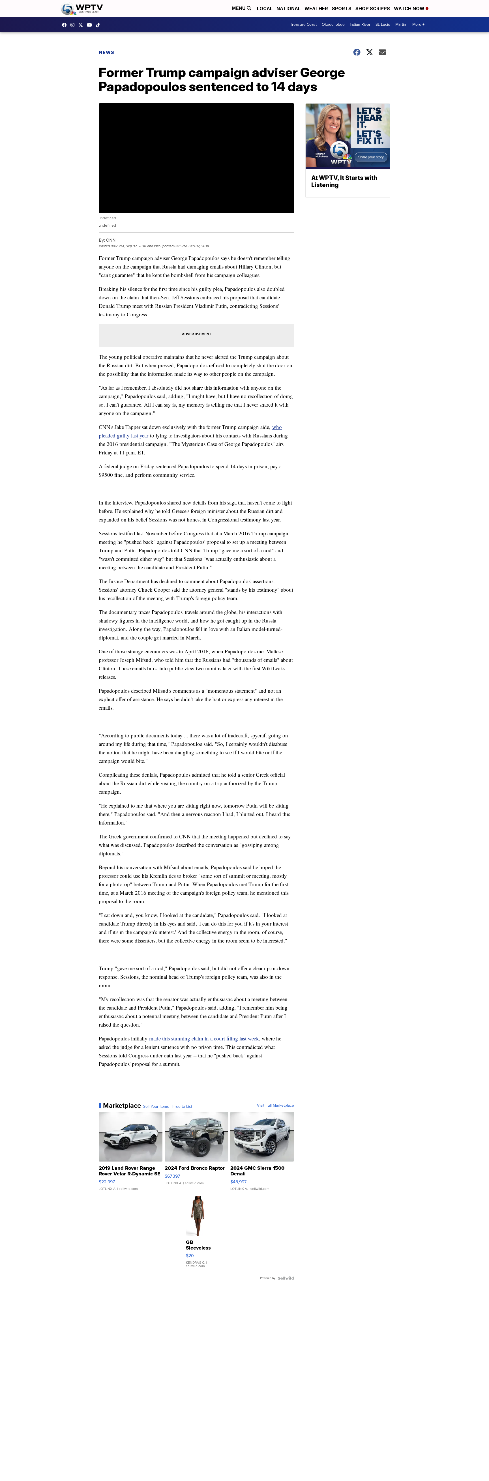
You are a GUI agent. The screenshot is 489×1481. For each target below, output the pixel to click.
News (106, 52)
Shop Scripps (372, 8)
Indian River (360, 24)
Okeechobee (333, 24)
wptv (73, 25)
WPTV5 (65, 25)
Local (265, 8)
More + (418, 24)
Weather (316, 8)
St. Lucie (383, 24)
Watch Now (410, 8)
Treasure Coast (303, 24)
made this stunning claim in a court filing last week (204, 1038)
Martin (400, 24)
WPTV (82, 25)
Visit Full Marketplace (275, 1105)
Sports (341, 8)
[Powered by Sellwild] (286, 1278)
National (288, 8)
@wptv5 (99, 25)
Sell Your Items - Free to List (167, 1107)
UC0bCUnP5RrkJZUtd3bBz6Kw (91, 25)
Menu (239, 8)
